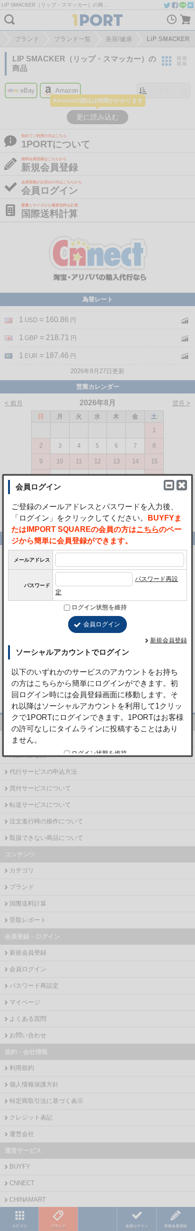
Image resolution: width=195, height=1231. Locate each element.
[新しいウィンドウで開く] (169, 485)
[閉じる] (182, 485)
